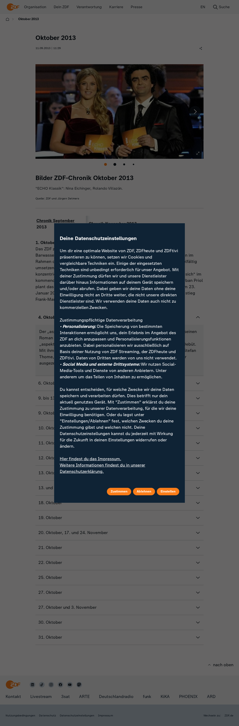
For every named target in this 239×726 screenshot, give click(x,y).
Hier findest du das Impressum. (90, 458)
